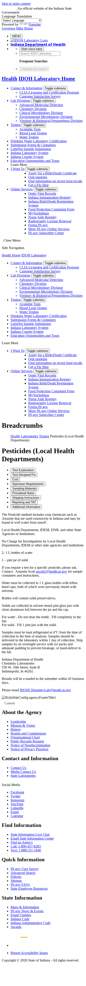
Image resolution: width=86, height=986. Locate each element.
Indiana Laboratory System (29, 153)
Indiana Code (20, 919)
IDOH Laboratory (34, 255)
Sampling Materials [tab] (24, 488)
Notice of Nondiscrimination (30, 745)
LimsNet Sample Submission (31, 149)
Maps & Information (25, 907)
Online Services (22, 189)
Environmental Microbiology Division (46, 117)
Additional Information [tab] (26, 507)
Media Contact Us (23, 772)
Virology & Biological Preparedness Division (50, 121)
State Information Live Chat (30, 834)
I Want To (17, 169)
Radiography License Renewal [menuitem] (49, 221)
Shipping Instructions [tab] (25, 497)
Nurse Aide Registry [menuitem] (42, 217)
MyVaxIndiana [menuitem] (38, 213)
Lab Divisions (20, 100)
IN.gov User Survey (25, 869)
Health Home (11, 255)
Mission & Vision (23, 725)
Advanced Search (23, 873)
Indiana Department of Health (38, 44)
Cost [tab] (15, 479)
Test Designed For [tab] (24, 474)
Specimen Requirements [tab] (28, 484)
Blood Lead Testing (33, 133)
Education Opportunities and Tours (35, 161)
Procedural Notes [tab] (23, 493)
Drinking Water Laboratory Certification (39, 141)
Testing (16, 125)
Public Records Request (27, 741)
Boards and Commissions (28, 733)
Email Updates (21, 915)
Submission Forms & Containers (33, 145)
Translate (34, 24)
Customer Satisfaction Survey (40, 96)
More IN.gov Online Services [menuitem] (48, 229)
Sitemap (16, 880)
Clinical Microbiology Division (41, 113)
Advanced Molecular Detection (41, 105)
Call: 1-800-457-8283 (26, 846)
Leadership (18, 721)
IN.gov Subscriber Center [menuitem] (46, 233)
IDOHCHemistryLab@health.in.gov (45, 690)
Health (9, 78)
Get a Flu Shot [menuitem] (38, 185)
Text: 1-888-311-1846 (26, 850)
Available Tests (30, 129)
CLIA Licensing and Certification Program (49, 92)
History (16, 729)
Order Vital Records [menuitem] (42, 193)
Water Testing (29, 137)
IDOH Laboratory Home (47, 78)
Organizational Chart (25, 737)
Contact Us (18, 768)
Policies (16, 877)
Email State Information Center (32, 838)
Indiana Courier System (27, 157)
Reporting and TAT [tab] (24, 502)
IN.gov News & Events (27, 911)
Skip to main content (16, 3)
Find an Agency (22, 842)
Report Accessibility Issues (29, 953)
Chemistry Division (33, 109)
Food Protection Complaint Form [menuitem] (51, 209)
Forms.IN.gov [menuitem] (38, 225)
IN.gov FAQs (20, 884)
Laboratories (29, 436)
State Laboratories (23, 775)
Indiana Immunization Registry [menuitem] (49, 197)
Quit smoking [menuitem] (37, 177)
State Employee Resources (29, 888)
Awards (16, 927)
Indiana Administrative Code (30, 923)
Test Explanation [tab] (23, 470)
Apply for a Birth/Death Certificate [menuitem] (52, 173)
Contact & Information (26, 88)
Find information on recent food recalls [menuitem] (55, 181)
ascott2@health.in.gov (51, 571)
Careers (9, 703)
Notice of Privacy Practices (29, 749)
